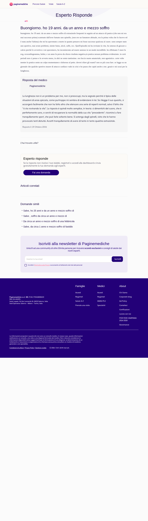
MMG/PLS (101, 353)
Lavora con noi (125, 366)
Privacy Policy (29, 400)
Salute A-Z (60, 4)
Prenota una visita (82, 358)
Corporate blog (125, 349)
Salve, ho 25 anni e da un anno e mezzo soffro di (47, 263)
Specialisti (101, 358)
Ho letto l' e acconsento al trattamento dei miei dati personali (55, 317)
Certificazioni (124, 362)
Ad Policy (123, 353)
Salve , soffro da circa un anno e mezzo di (43, 268)
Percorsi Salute (39, 4)
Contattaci (123, 358)
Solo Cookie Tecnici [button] (14, 517)
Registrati (79, 349)
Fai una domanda (41, 185)
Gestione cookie (40, 400)
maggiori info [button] (18, 510)
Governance (124, 377)
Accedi (78, 345)
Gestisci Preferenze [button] (39, 517)
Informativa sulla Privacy (42, 317)
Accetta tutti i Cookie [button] (63, 517)
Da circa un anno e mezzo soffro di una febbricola (47, 273)
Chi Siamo (123, 345)
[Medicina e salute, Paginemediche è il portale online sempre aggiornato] (18, 4)
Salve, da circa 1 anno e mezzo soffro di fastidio (46, 279)
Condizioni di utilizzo (16, 400)
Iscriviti (117, 311)
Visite (50, 4)
